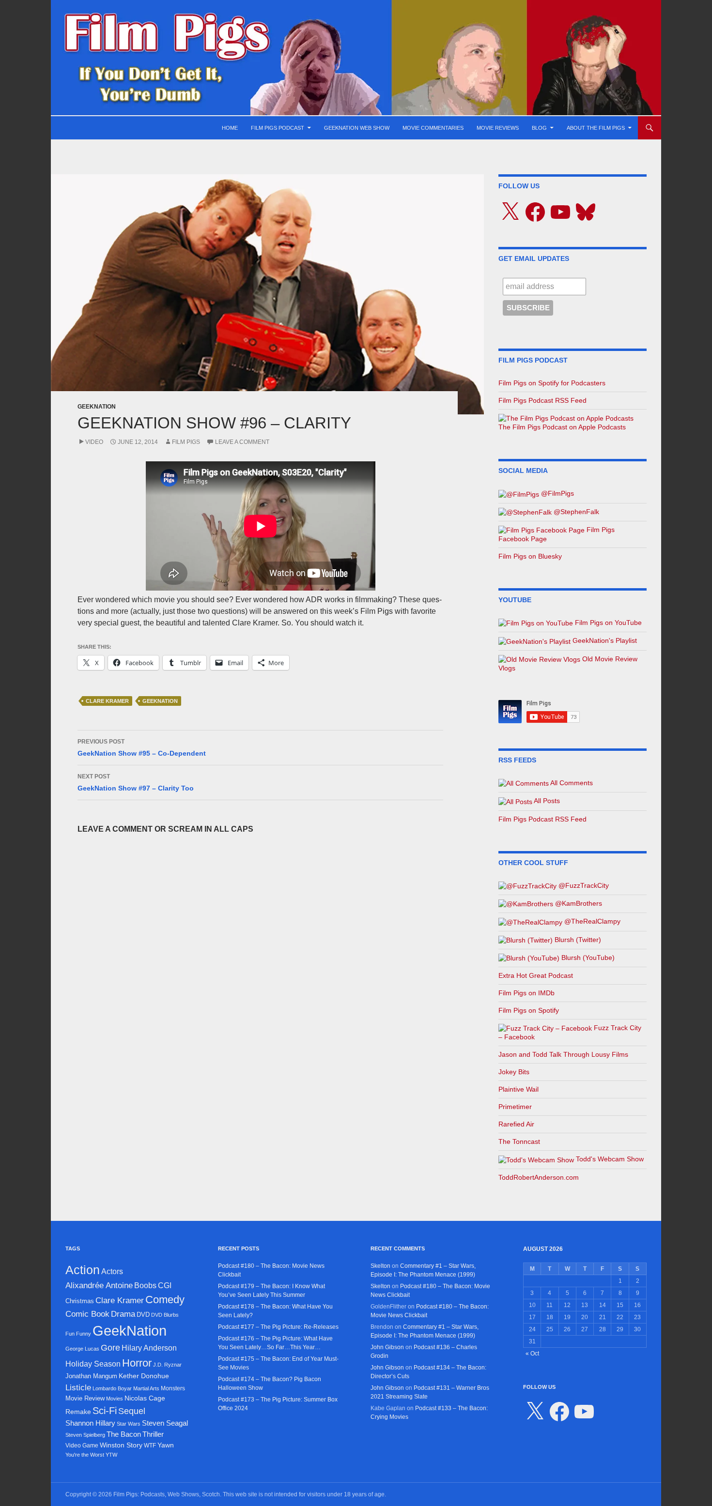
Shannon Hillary (90, 1423)
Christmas (79, 1301)
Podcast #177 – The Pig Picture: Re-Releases (278, 1326)
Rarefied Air (516, 1124)
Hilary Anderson (149, 1348)
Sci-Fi (105, 1410)
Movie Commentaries (433, 128)
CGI (164, 1285)
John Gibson (387, 1347)
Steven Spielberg (85, 1435)
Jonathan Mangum (91, 1376)
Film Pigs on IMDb (526, 993)
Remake (78, 1411)
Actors (112, 1271)
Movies (114, 1398)
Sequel (131, 1411)
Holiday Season (93, 1364)
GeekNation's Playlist (604, 640)
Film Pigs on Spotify (528, 1010)
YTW (111, 1455)
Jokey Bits (513, 1072)
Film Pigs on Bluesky (530, 556)
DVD (143, 1314)
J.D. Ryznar (167, 1365)
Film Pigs (186, 442)
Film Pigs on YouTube (607, 622)
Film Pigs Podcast (277, 128)
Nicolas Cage (144, 1398)
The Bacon (124, 1434)
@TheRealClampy (591, 921)
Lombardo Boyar (112, 1388)
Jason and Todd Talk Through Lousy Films (563, 1054)
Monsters (173, 1388)
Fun (70, 1334)
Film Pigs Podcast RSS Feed (542, 400)
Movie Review (85, 1398)
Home (230, 128)
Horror (137, 1363)
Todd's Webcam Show (609, 1159)
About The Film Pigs (596, 128)
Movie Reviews (498, 128)
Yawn (165, 1445)
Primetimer (515, 1106)
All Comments (571, 783)
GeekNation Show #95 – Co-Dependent (141, 747)
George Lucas (82, 1349)
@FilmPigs (556, 493)
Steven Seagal (165, 1423)
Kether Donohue (144, 1376)
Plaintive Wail (518, 1089)
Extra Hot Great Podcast (535, 975)
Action (82, 1270)
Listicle (78, 1387)
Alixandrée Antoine (99, 1285)
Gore (110, 1348)
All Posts (546, 801)
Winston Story (121, 1445)
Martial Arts (146, 1388)
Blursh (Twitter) (577, 939)
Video (94, 442)
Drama (123, 1314)
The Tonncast (519, 1141)
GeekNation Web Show (356, 128)
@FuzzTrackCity (583, 885)
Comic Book (87, 1314)
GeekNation (96, 406)
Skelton (380, 1266)
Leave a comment (242, 442)
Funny (83, 1334)
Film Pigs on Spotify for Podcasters (551, 383)
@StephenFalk (575, 512)
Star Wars (128, 1424)
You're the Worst (84, 1455)
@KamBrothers (577, 903)
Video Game (81, 1445)
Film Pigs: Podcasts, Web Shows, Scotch (166, 1494)
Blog (539, 128)
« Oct (532, 1353)
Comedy (165, 1300)
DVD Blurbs (165, 1315)
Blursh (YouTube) (587, 957)
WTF (150, 1445)
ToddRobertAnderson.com (538, 1177)
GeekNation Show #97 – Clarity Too (135, 782)
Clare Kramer (107, 701)
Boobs (145, 1285)
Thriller (153, 1434)
